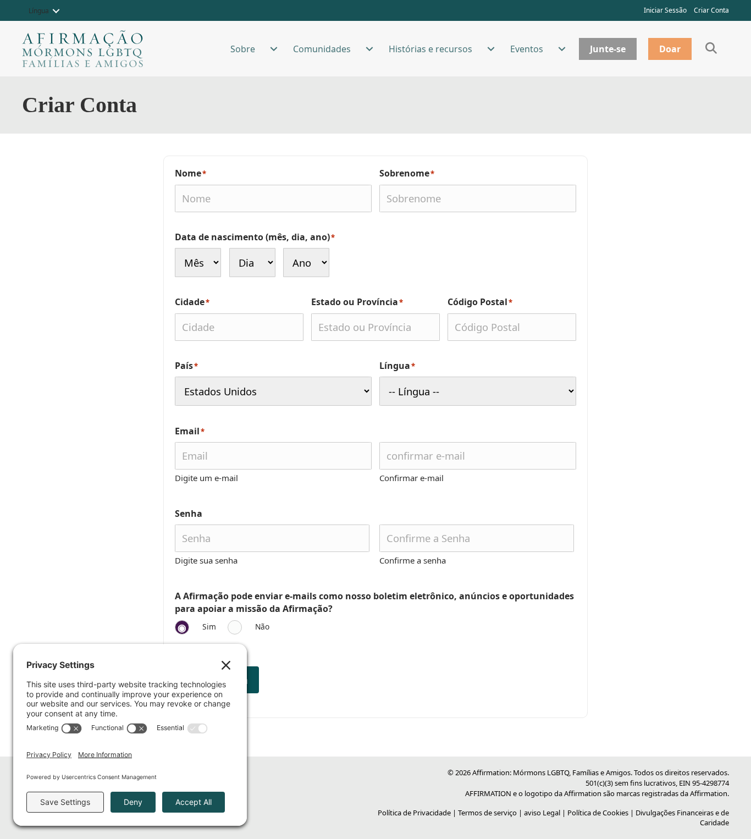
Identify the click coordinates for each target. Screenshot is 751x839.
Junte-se (608, 49)
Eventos (526, 49)
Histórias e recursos (430, 49)
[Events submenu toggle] (562, 49)
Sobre (242, 49)
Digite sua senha (206, 560)
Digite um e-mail (206, 477)
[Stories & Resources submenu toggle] (491, 49)
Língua (39, 10)
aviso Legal (542, 813)
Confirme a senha (412, 560)
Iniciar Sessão (665, 10)
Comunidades (322, 49)
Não (262, 626)
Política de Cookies (597, 813)
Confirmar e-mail (411, 477)
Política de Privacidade (414, 813)
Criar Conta (711, 10)
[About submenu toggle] (274, 49)
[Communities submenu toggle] (369, 49)
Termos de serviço (487, 813)
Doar (670, 49)
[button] (56, 11)
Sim (209, 626)
